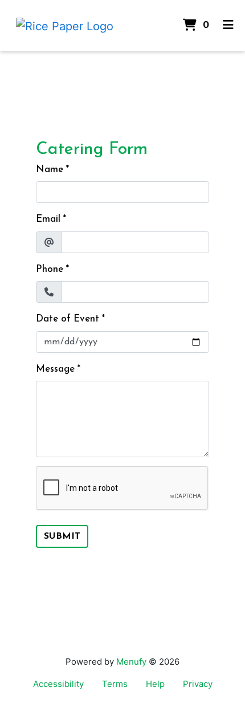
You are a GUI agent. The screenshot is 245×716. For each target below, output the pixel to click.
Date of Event (67, 319)
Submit (62, 536)
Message (55, 369)
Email (48, 219)
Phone (49, 269)
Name (49, 169)
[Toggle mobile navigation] (228, 25)
